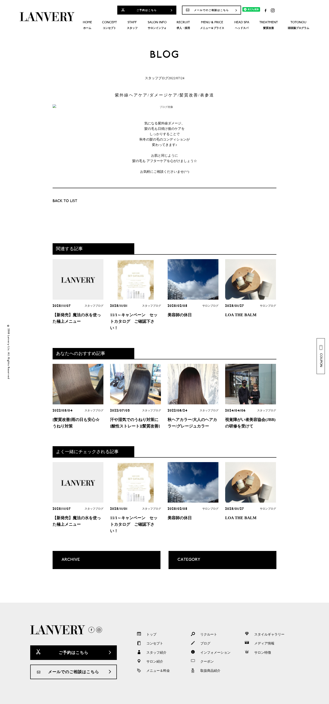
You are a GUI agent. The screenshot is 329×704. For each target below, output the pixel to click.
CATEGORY (184, 563)
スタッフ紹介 (156, 652)
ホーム (87, 25)
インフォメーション (215, 652)
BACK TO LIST (65, 201)
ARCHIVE (66, 563)
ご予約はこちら (147, 10)
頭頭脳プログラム (298, 25)
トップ (151, 634)
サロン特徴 (262, 652)
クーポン (207, 661)
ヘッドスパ (241, 25)
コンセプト (109, 25)
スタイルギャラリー (269, 634)
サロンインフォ (157, 25)
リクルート (208, 634)
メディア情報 (264, 643)
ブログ (205, 643)
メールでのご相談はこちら (211, 10)
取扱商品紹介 (210, 670)
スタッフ (132, 25)
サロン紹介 (154, 661)
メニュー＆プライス (212, 25)
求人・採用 (183, 25)
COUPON (321, 360)
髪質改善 (268, 25)
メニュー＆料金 (158, 670)
